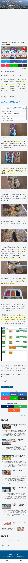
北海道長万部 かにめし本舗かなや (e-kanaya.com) (14, 362)
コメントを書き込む (14, 540)
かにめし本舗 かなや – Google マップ (18, 108)
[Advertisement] (14, 25)
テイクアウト (5, 386)
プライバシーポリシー (7, 556)
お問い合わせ (20, 556)
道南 (11, 386)
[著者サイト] (7, 406)
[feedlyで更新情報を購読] (20, 406)
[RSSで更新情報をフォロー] (14, 410)
